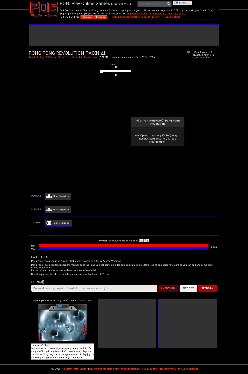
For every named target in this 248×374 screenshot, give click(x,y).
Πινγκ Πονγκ (71, 57)
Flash (61, 57)
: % (115, 64)
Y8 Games (67, 368)
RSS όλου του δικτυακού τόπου (159, 368)
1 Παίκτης (51, 57)
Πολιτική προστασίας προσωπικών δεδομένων (135, 17)
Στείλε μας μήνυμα (188, 368)
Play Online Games (44, 15)
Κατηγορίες (180, 13)
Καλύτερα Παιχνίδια (161, 13)
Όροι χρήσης (81, 368)
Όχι (146, 240)
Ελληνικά (183, 3)
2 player (41, 57)
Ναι (141, 240)
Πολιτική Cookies (171, 17)
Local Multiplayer (88, 57)
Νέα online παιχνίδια (137, 13)
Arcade (32, 57)
